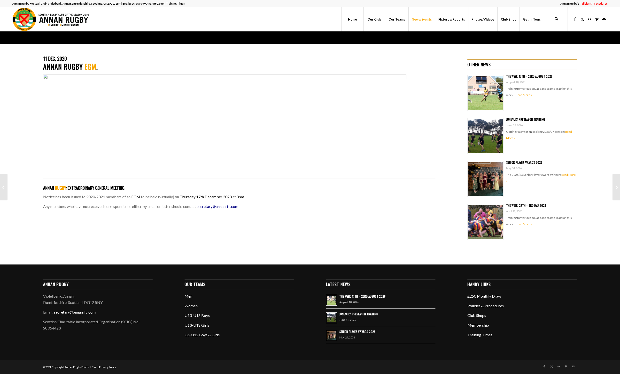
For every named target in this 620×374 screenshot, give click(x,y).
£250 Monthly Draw (484, 296)
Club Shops (476, 315)
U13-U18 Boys (197, 315)
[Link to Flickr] (589, 19)
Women (191, 305)
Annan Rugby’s (584, 3)
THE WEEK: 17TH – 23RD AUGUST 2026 (529, 76)
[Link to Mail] (604, 19)
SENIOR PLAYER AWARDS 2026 (524, 162)
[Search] (556, 19)
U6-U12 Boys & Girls (202, 334)
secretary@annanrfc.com (217, 206)
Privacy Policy (107, 367)
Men (188, 296)
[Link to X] (582, 19)
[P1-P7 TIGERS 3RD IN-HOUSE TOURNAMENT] (4, 187)
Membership (478, 325)
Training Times (175, 3)
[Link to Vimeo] (596, 19)
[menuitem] (583, 3)
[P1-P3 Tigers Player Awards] (616, 187)
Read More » (524, 95)
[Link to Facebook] (575, 19)
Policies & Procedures (485, 305)
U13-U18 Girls (197, 325)
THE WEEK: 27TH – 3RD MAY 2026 (526, 205)
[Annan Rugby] (51, 19)
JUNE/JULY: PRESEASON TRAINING (525, 119)
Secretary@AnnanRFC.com (147, 3)
